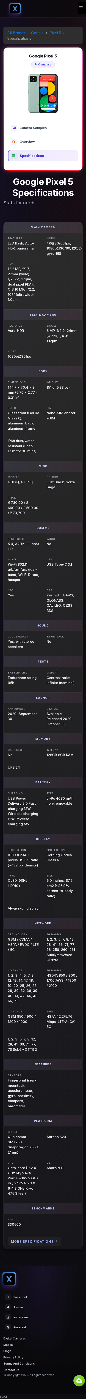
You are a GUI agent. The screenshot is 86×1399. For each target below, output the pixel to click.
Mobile (8, 1345)
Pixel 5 (55, 33)
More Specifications (32, 1241)
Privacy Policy (13, 1357)
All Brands (16, 33)
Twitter (18, 1307)
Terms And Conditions (19, 1363)
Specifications (32, 156)
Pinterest (20, 1327)
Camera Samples (33, 128)
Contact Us (11, 1370)
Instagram (21, 1317)
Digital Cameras (14, 1338)
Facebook (21, 1297)
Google (37, 33)
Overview (27, 142)
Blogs (7, 1351)
